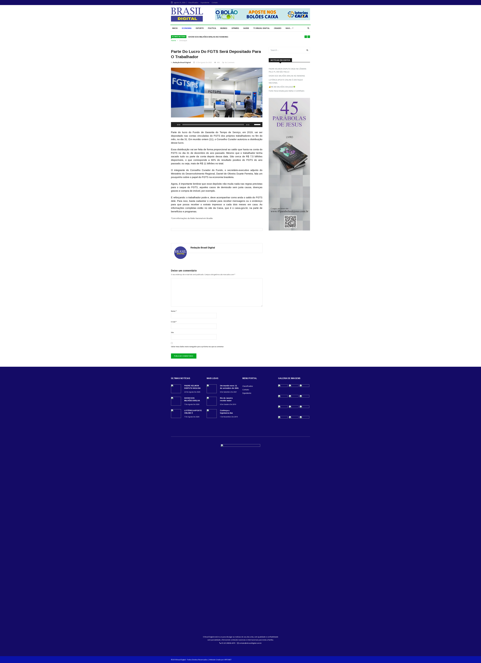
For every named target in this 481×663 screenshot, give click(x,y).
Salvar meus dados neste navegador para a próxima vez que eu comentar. (197, 347)
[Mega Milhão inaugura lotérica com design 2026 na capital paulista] (293, 418)
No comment (229, 62)
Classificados (193, 2)
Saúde (246, 28)
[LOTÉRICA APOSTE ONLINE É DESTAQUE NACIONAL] (176, 414)
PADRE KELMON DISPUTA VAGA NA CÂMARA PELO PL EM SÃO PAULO (287, 70)
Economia (187, 28)
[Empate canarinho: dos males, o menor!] (283, 418)
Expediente (205, 2)
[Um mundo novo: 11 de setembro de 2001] (212, 389)
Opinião (235, 28)
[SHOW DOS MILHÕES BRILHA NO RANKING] (176, 401)
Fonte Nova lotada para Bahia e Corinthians (286, 91)
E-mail (174, 322)
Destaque (183, 40)
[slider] (257, 124)
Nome (174, 311)
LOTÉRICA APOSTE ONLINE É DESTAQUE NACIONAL (286, 81)
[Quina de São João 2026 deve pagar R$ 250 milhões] (304, 418)
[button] (306, 36)
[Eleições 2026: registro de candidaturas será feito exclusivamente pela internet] (283, 407)
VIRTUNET (227, 659)
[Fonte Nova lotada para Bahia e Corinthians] (293, 397)
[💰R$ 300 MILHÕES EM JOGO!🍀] (283, 397)
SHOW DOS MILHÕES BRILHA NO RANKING (208, 37)
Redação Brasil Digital (182, 62)
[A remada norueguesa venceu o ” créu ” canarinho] (293, 407)
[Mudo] (252, 124)
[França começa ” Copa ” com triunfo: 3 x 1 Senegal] (304, 407)
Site (172, 332)
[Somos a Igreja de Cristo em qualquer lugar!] (304, 397)
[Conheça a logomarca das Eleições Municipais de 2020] (212, 414)
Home (173, 40)
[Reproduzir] (174, 124)
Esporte (200, 28)
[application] (216, 124)
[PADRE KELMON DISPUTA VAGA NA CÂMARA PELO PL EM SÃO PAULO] (176, 389)
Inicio (175, 28)
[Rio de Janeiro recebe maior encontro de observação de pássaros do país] (212, 401)
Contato (215, 2)
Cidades (277, 28)
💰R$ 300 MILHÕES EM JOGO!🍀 (282, 87)
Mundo (223, 28)
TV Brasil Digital (261, 28)
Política (212, 28)
